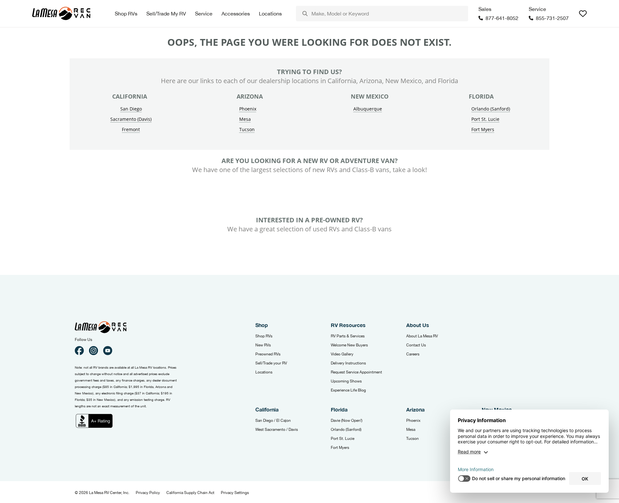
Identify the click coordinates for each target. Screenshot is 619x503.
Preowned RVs (267, 354)
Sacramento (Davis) (131, 119)
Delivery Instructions (348, 363)
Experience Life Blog (348, 390)
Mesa (245, 119)
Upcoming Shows (346, 381)
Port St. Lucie (485, 119)
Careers (412, 354)
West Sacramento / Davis (276, 429)
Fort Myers (482, 129)
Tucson (247, 129)
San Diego (131, 109)
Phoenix (247, 109)
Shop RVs (263, 336)
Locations (263, 372)
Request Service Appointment (356, 372)
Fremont (131, 129)
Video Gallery (342, 354)
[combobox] (382, 13)
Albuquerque (367, 109)
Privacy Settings (235, 492)
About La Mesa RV (422, 336)
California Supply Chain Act (190, 492)
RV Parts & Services (348, 336)
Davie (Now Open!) (346, 420)
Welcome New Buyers (349, 345)
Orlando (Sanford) (490, 109)
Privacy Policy (148, 492)
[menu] (382, 13)
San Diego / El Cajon (273, 420)
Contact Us (416, 345)
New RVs (263, 345)
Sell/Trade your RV (271, 363)
